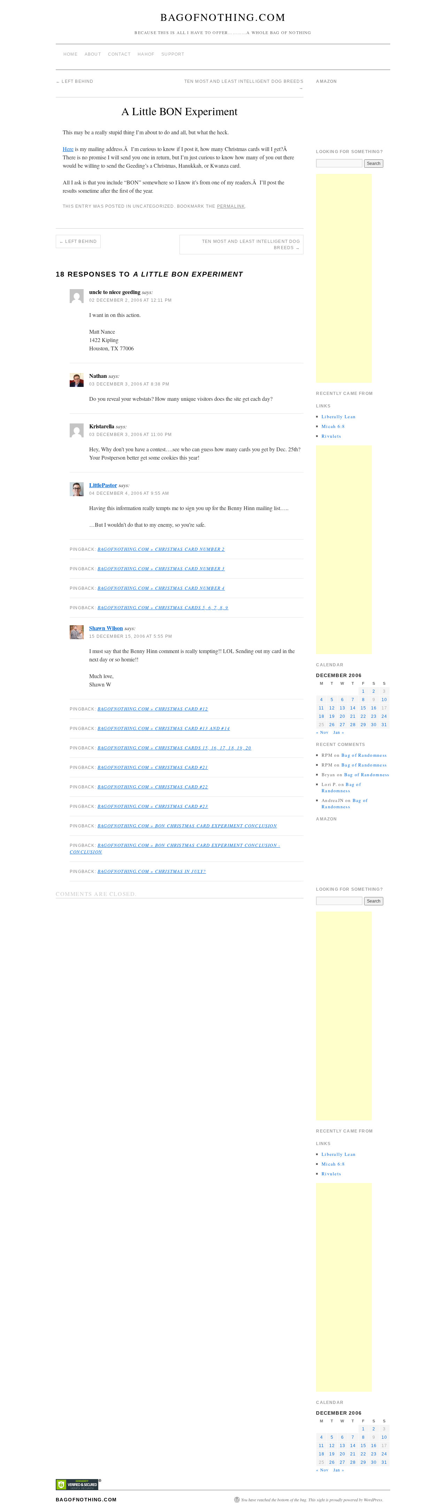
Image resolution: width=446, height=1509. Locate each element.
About (93, 54)
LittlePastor (103, 485)
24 (384, 716)
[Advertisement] (344, 278)
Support (172, 54)
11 (321, 708)
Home (70, 54)
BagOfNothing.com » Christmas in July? (152, 871)
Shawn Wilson (106, 628)
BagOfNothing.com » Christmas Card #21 (153, 767)
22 (363, 716)
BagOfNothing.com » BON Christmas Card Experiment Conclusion (187, 826)
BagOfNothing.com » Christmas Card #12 (153, 709)
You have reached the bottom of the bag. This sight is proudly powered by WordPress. (312, 1499)
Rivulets (331, 436)
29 (363, 724)
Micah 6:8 (333, 426)
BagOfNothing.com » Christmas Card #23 (153, 806)
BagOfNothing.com (223, 17)
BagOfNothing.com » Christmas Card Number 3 (161, 568)
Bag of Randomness (364, 755)
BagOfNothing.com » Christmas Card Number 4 (161, 588)
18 (321, 716)
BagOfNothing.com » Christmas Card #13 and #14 (164, 728)
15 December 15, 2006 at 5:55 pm (130, 636)
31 (384, 724)
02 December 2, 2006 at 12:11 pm (130, 300)
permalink (231, 206)
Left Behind (75, 81)
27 (342, 724)
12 (332, 708)
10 (384, 699)
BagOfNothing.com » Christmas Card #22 (153, 787)
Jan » (338, 732)
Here (68, 148)
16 (374, 708)
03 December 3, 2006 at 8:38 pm (129, 384)
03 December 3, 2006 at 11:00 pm (130, 434)
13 (342, 708)
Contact (119, 54)
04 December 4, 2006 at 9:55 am (129, 493)
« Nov (322, 732)
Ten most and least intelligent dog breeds (251, 244)
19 (332, 716)
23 (374, 716)
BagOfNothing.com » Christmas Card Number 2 (161, 549)
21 (353, 716)
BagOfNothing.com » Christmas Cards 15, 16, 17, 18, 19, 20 (174, 748)
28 (353, 724)
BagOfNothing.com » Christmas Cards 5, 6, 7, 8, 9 (163, 607)
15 (363, 708)
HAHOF (146, 54)
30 (374, 724)
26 (332, 724)
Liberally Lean (339, 416)
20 (342, 716)
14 (353, 708)
